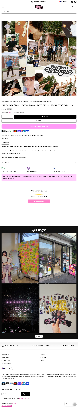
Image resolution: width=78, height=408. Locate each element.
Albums (43, 354)
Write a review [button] (39, 201)
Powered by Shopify (7, 405)
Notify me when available (39, 126)
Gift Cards (43, 357)
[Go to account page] (72, 7)
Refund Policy (5, 357)
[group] (5, 143)
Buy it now (39, 121)
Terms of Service (6, 363)
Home (3, 101)
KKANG (14, 403)
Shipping (10, 112)
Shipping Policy (6, 360)
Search (3, 352)
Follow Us (39, 336)
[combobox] (39, 11)
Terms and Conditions (24, 398)
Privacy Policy (5, 354)
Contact (43, 360)
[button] (75, 7)
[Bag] (75, 7)
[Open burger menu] (3, 7)
